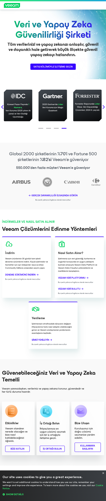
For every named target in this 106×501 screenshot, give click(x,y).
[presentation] (2, 107)
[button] (41, 127)
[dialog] (53, 485)
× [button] (103, 473)
